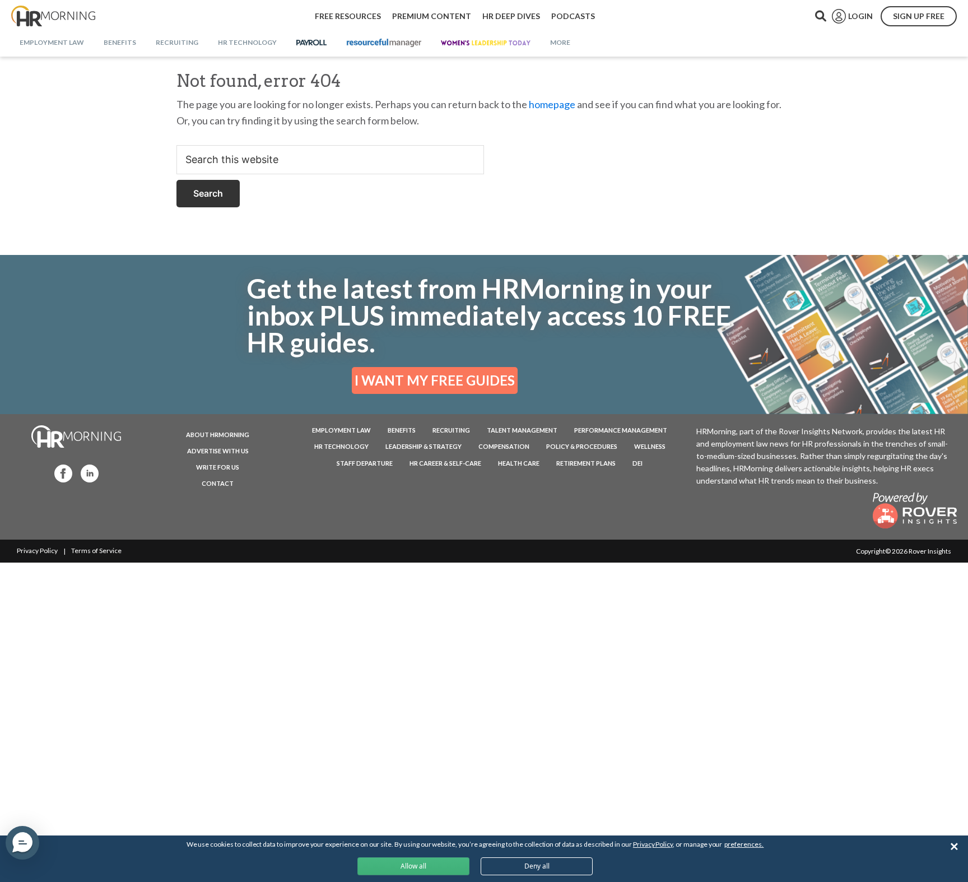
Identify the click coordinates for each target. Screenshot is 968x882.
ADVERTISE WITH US (218, 450)
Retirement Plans (586, 463)
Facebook (59, 473)
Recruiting (451, 430)
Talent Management (522, 430)
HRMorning (53, 16)
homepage (552, 104)
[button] (22, 843)
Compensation (503, 446)
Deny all (537, 866)
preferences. (744, 844)
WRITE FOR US (217, 467)
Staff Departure (365, 463)
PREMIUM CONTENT (431, 16)
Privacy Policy (37, 550)
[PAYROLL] (311, 43)
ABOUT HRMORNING (217, 434)
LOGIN (860, 16)
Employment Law (341, 430)
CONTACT (218, 483)
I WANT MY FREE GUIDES (435, 380)
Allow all (413, 866)
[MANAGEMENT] (384, 43)
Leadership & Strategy (423, 446)
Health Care (518, 463)
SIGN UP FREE (918, 16)
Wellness (650, 446)
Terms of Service (96, 550)
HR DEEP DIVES (511, 16)
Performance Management (620, 430)
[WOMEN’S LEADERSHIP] (485, 43)
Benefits (402, 430)
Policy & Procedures (581, 446)
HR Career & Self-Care (445, 463)
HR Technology (341, 446)
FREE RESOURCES (348, 16)
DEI (637, 463)
